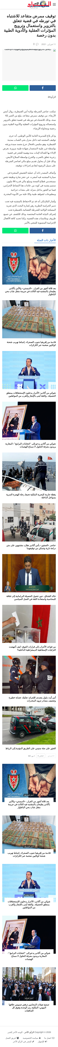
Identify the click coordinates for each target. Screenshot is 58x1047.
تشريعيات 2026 (29, 947)
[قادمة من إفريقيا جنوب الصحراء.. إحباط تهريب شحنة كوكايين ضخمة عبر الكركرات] (29, 319)
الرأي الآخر (29, 1032)
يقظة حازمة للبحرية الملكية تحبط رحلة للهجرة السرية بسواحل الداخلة (31, 496)
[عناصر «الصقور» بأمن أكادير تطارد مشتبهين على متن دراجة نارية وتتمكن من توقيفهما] (29, 522)
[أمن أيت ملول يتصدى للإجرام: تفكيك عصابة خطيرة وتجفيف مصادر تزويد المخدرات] (29, 675)
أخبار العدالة (29, 998)
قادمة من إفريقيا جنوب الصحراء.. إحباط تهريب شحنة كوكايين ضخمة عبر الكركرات (31, 343)
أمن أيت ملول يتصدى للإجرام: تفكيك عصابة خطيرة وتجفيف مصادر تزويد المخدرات (32, 699)
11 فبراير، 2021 (48, 44)
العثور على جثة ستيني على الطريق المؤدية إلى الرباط (31, 748)
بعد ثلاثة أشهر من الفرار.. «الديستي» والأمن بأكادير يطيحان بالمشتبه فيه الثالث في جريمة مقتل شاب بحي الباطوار (30, 291)
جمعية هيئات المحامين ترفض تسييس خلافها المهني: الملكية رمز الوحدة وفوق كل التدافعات (29, 1007)
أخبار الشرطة (29, 795)
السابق (50, 755)
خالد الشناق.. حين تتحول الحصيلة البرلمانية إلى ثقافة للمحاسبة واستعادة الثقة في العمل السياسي (31, 597)
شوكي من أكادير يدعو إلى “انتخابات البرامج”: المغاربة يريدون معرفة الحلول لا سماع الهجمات (30, 445)
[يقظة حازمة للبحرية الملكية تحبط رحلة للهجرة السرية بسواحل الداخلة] (29, 471)
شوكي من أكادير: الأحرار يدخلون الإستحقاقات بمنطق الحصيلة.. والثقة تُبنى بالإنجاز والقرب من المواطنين (31, 394)
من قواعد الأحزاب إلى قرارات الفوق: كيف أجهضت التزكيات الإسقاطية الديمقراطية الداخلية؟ (32, 648)
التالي (41, 755)
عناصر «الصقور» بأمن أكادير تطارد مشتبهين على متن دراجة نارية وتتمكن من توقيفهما (31, 547)
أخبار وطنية (29, 895)
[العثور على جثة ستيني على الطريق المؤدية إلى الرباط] (29, 725)
